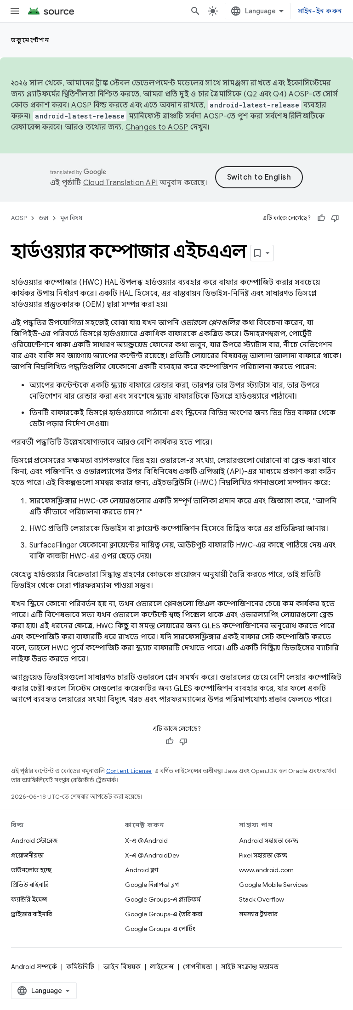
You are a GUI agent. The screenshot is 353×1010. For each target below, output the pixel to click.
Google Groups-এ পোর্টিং (160, 929)
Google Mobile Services (273, 884)
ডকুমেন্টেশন (30, 40)
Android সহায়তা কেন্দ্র (268, 840)
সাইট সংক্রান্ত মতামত (250, 967)
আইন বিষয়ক (122, 967)
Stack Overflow (261, 899)
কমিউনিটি (80, 967)
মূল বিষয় (71, 218)
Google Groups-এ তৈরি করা (163, 914)
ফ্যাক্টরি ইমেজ (29, 899)
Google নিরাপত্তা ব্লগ (152, 884)
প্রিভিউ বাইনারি (30, 884)
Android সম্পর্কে (34, 967)
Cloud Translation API (120, 182)
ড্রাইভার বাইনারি (31, 914)
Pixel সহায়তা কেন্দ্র (263, 855)
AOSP (19, 218)
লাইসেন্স (162, 967)
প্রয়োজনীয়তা (27, 855)
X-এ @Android (146, 840)
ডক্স (43, 218)
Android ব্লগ (141, 870)
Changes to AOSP (156, 127)
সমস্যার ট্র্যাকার (258, 914)
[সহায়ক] (321, 218)
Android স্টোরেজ (34, 840)
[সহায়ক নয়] (335, 218)
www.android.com (266, 870)
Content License (129, 771)
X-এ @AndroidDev (152, 855)
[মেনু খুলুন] (15, 11)
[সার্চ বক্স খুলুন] (195, 11)
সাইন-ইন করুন (320, 11)
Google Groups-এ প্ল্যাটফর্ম (162, 899)
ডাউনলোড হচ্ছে (31, 870)
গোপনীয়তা (197, 967)
